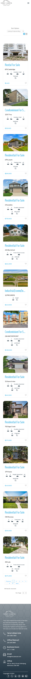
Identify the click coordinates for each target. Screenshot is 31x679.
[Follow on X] (12, 676)
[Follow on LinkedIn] (15, 676)
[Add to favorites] (22, 83)
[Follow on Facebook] (8, 676)
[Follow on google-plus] (26, 676)
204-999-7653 (11, 636)
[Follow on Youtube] (22, 676)
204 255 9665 (11, 642)
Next (17, 583)
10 (12, 583)
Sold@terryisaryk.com (14, 656)
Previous (8, 581)
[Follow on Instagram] (19, 676)
